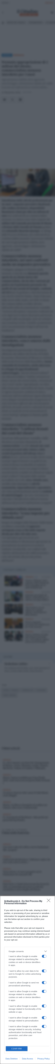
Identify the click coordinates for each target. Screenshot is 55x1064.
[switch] (44, 956)
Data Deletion (12, 1059)
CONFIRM (16, 1049)
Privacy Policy (43, 1059)
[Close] (49, 901)
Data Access (27, 1059)
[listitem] (27, 951)
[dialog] (27, 980)
